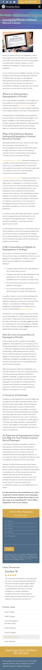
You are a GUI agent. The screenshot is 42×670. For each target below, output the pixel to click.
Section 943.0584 (26, 309)
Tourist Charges (10, 632)
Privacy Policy (28, 559)
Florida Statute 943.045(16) (12, 178)
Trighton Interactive (23, 666)
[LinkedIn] (11, 2)
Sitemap (24, 663)
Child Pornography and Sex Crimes (11, 622)
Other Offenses (9, 641)
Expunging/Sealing (11, 637)
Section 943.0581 (25, 106)
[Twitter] (7, 2)
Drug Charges (9, 612)
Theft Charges (9, 616)
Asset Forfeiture (10, 628)
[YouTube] (14, 2)
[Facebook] (3, 2)
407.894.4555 (31, 1)
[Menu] (39, 6)
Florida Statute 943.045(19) (12, 160)
